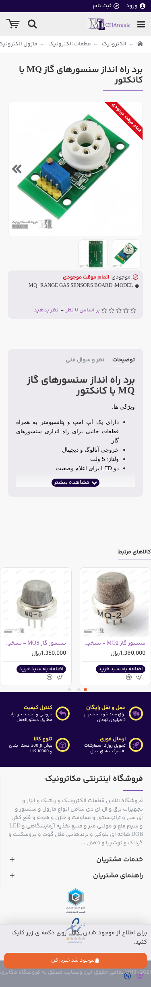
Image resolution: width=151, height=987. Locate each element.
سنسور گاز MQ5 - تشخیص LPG (34, 643)
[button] (134, 169)
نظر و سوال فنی (85, 360)
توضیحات (123, 360)
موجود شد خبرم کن (73, 960)
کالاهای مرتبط (134, 553)
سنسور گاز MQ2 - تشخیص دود (114, 643)
